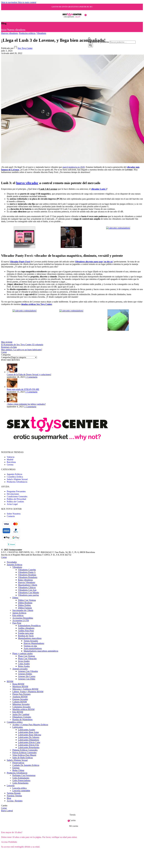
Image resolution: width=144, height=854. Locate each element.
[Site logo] (72, 20)
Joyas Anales (24, 661)
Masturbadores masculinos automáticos (41, 651)
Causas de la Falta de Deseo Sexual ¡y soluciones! (29, 374)
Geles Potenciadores (21, 780)
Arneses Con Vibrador (28, 671)
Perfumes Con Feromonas (23, 775)
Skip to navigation (9, 2)
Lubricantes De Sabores (28, 737)
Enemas (15, 768)
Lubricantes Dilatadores (28, 740)
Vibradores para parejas (28, 595)
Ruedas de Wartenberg (22, 719)
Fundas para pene (26, 633)
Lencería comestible (21, 790)
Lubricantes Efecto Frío (28, 745)
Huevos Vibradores (26, 582)
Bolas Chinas (18, 770)
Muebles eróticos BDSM (23, 709)
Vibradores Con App (27, 590)
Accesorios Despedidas (22, 618)
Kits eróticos (17, 615)
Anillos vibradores (26, 628)
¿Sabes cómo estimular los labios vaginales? (26, 404)
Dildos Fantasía (25, 608)
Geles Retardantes (20, 783)
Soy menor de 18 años (34, 851)
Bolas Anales (24, 666)
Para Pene (16, 623)
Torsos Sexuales (31, 641)
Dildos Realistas (25, 602)
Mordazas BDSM (20, 686)
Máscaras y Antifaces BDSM (25, 689)
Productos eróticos (27, 33)
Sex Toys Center (25, 48)
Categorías (6, 357)
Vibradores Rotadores (27, 577)
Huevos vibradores (16, 30)
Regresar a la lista (9, 347)
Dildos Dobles (24, 605)
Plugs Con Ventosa (26, 656)
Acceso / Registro (14, 801)
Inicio (3, 30)
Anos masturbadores (33, 648)
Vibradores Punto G (27, 572)
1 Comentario (31, 377)
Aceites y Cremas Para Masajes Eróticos (30, 724)
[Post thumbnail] (12, 372)
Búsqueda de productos (99, 42)
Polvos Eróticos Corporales (24, 752)
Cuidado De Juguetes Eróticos (25, 765)
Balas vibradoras (25, 580)
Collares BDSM (19, 702)
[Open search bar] (89, 39)
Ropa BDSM (18, 684)
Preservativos (18, 762)
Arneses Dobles (25, 674)
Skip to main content (27, 2)
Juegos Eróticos (19, 613)
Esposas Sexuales (20, 699)
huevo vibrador (27, 183)
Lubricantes (17, 727)
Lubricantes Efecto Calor (29, 742)
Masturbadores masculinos (29, 638)
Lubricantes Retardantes (28, 747)
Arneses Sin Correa (26, 676)
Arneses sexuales (20, 669)
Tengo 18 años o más (12, 851)
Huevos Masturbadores (34, 643)
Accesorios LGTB (20, 620)
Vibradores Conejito (27, 569)
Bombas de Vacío (26, 636)
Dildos (15, 597)
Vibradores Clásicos (27, 587)
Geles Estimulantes (20, 778)
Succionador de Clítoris (22, 610)
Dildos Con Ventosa (27, 600)
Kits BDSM (17, 712)
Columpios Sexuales (21, 707)
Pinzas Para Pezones (21, 694)
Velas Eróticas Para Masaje (24, 755)
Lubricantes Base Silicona (29, 735)
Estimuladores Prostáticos (29, 625)
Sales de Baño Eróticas (22, 757)
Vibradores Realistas (27, 575)
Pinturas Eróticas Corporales (25, 750)
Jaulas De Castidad (20, 714)
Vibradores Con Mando (28, 592)
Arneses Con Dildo (26, 679)
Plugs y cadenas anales (22, 653)
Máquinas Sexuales (21, 704)
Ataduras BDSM (19, 696)
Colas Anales (24, 663)
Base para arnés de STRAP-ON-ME (23, 389)
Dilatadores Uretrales (21, 717)
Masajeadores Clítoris (27, 585)
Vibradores (41, 33)
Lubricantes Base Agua (28, 732)
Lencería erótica (19, 788)
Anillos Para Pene (26, 630)
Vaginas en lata (30, 646)
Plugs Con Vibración (27, 658)
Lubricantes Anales (26, 729)
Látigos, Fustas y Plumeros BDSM (27, 691)
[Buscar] (90, 45)
